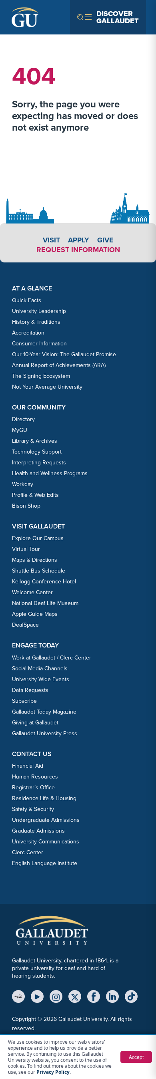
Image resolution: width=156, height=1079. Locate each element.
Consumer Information (39, 343)
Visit (51, 240)
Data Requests (30, 690)
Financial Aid (27, 766)
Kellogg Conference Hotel (44, 581)
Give (105, 240)
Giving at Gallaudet (35, 722)
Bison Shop (26, 506)
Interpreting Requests (39, 462)
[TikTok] (131, 996)
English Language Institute (44, 863)
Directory (23, 419)
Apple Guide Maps (35, 614)
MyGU (19, 430)
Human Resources (35, 776)
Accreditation (28, 333)
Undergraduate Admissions (46, 820)
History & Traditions (36, 322)
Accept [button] (136, 1056)
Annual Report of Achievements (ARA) (59, 365)
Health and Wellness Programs (50, 473)
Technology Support (37, 452)
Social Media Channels (40, 668)
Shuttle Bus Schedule (38, 571)
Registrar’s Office (33, 787)
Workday (22, 484)
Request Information (78, 249)
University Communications (45, 841)
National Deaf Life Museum (45, 603)
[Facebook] (93, 996)
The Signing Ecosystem (41, 376)
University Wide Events (40, 679)
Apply (78, 240)
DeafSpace (25, 625)
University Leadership (39, 311)
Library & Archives (34, 441)
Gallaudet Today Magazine (44, 712)
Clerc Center (27, 852)
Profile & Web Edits (35, 495)
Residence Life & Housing (44, 798)
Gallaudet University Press (44, 733)
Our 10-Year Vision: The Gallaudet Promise (64, 354)
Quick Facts (26, 300)
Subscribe (24, 701)
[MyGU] (18, 996)
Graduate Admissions (38, 831)
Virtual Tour (26, 549)
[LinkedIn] (112, 996)
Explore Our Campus (38, 538)
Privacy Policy (53, 1072)
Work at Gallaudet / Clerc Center (51, 657)
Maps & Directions (34, 560)
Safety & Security (33, 809)
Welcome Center (32, 592)
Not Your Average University (47, 387)
